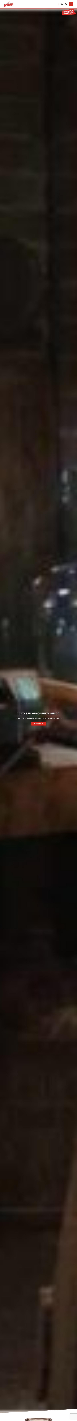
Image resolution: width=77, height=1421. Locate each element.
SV (62, 4)
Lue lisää (37, 723)
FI (58, 4)
